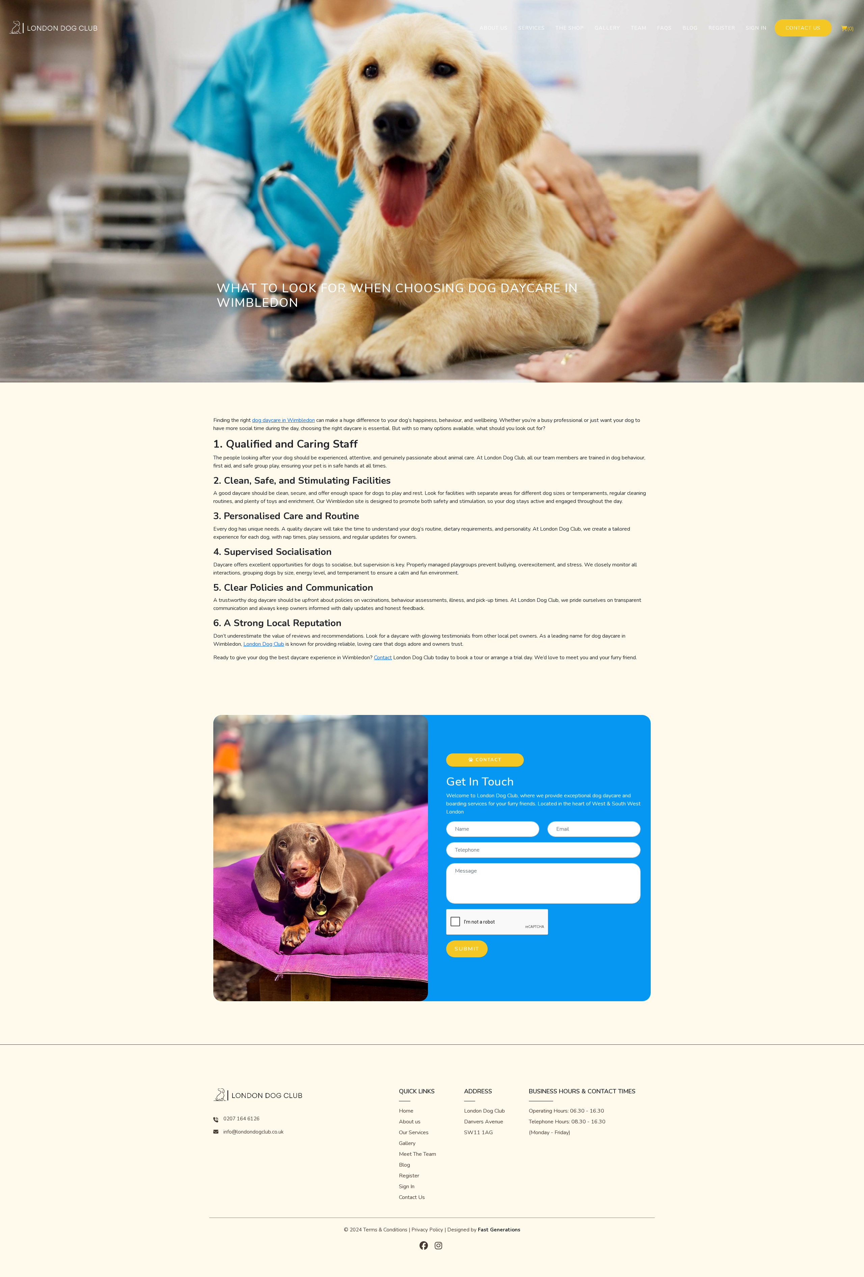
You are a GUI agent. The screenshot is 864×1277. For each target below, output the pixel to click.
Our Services (414, 1132)
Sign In (756, 28)
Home (406, 1111)
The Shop (570, 28)
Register (721, 28)
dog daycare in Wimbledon (283, 420)
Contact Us (803, 28)
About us (410, 1121)
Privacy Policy (427, 1229)
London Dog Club (263, 644)
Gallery (607, 28)
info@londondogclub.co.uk (253, 1131)
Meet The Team (417, 1154)
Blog (690, 28)
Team (638, 28)
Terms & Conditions (385, 1229)
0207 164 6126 (241, 1118)
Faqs (664, 28)
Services (531, 28)
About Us (494, 28)
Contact (383, 657)
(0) (850, 28)
